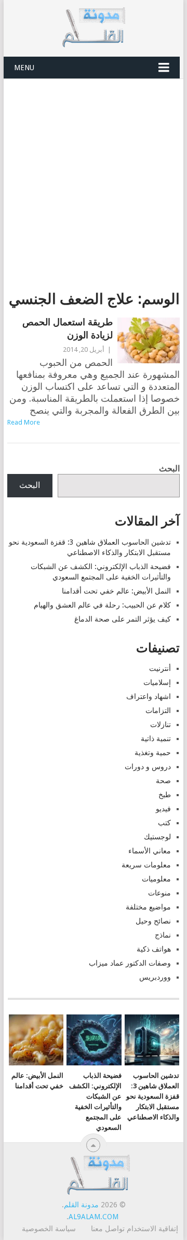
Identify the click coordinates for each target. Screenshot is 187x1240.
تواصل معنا (108, 1228)
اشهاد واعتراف (148, 696)
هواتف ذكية (154, 949)
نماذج (163, 935)
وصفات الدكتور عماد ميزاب (130, 963)
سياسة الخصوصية (49, 1228)
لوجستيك (157, 837)
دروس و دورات (148, 766)
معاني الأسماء (149, 851)
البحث (169, 468)
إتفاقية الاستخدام (152, 1228)
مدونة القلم (81, 1205)
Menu (24, 67)
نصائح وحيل (153, 921)
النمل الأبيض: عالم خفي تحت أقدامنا (116, 591)
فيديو (163, 808)
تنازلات (160, 724)
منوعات (159, 893)
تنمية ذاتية (156, 738)
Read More (23, 422)
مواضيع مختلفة (148, 907)
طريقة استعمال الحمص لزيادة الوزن (67, 328)
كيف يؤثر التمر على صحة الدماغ (122, 619)
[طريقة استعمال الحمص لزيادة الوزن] (148, 340)
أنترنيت (160, 668)
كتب (164, 823)
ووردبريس (155, 977)
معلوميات (156, 879)
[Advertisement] (93, 177)
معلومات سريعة (146, 865)
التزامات (158, 710)
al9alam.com (93, 1216)
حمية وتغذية (153, 752)
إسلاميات (157, 682)
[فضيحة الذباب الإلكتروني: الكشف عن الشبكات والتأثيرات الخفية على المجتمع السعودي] (93, 1039)
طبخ (164, 794)
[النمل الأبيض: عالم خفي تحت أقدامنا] (36, 1039)
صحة (163, 780)
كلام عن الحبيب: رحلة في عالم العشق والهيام (102, 605)
